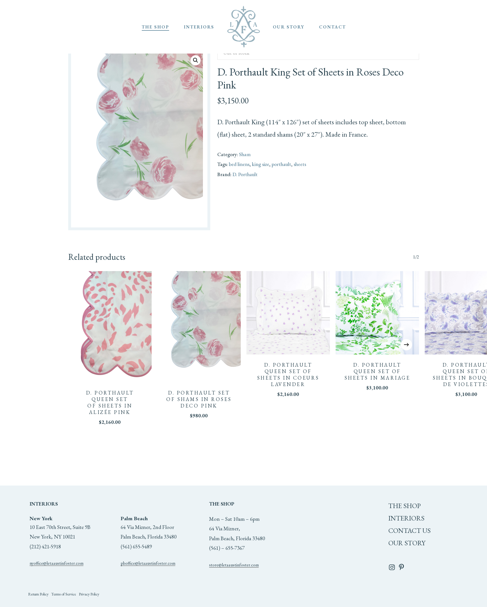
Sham (245, 154)
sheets (300, 164)
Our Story (406, 543)
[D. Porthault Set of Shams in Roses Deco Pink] (199, 326)
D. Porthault (245, 174)
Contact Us (409, 530)
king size (260, 164)
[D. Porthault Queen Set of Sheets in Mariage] (377, 313)
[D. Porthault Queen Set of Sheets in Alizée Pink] (110, 326)
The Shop (404, 505)
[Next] (406, 344)
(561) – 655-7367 (227, 547)
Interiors (406, 518)
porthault (281, 164)
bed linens (239, 164)
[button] (196, 60)
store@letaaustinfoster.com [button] (234, 565)
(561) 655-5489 (136, 546)
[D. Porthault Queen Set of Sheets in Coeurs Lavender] (288, 313)
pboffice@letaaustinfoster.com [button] (148, 563)
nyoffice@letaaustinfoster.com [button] (56, 563)
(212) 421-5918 (45, 546)
